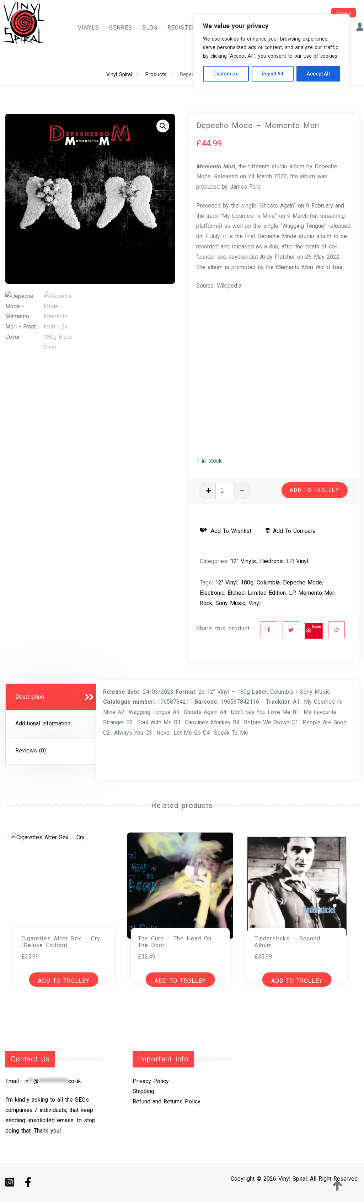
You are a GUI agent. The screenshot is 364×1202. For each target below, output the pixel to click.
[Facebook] (269, 629)
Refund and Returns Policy (166, 1101)
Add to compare (294, 530)
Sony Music (230, 603)
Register (181, 27)
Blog (149, 27)
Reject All (272, 74)
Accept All (318, 74)
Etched (236, 592)
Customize (226, 74)
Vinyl (302, 561)
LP (290, 561)
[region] (271, 51)
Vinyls (88, 27)
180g (247, 582)
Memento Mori (317, 592)
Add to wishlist (230, 530)
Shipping (143, 1091)
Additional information (42, 723)
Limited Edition (267, 592)
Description (29, 696)
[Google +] (336, 629)
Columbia (268, 582)
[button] (162, 126)
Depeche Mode (302, 582)
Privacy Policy (151, 1081)
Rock (206, 603)
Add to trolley (314, 490)
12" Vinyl (226, 582)
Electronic (271, 561)
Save (316, 626)
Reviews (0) (30, 750)
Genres (120, 27)
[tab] (53, 697)
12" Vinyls (243, 561)
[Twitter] (291, 629)
